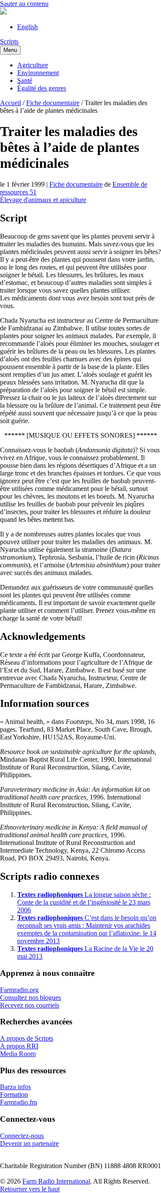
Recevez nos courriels (29, 1005)
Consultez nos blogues (30, 997)
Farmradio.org (19, 989)
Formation (14, 1094)
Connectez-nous (22, 1135)
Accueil (10, 102)
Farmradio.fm (18, 1102)
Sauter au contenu (24, 3)
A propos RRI (19, 1046)
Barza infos (15, 1086)
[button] (30, 1189)
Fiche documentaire (52, 102)
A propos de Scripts (26, 1038)
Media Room (18, 1053)
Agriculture (32, 65)
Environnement (38, 72)
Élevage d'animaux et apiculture (43, 199)
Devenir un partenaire (29, 1143)
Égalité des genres (41, 88)
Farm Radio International (56, 1181)
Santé (24, 80)
